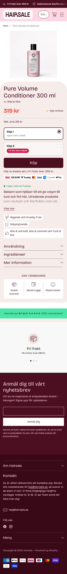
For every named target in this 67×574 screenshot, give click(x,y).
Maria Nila (13, 101)
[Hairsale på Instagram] (11, 527)
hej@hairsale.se (38, 487)
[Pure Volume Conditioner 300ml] (33, 54)
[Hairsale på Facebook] (5, 527)
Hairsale (27, 550)
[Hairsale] (18, 14)
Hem (5, 25)
